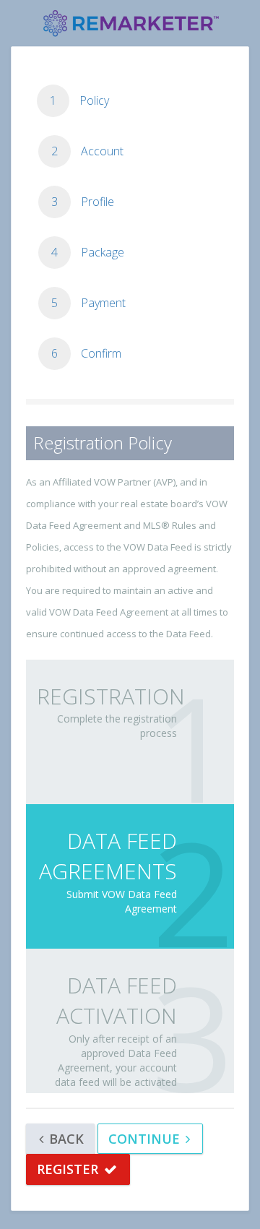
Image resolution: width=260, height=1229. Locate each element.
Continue (145, 1138)
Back (65, 1138)
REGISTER (69, 1169)
